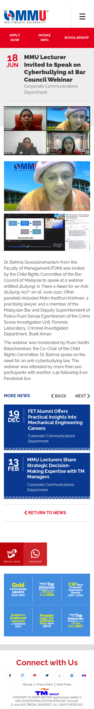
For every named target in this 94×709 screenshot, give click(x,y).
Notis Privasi (64, 684)
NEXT (80, 396)
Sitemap (27, 684)
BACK (60, 396)
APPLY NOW (14, 37)
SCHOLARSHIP (76, 38)
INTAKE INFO (44, 37)
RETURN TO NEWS (47, 512)
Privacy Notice (44, 684)
